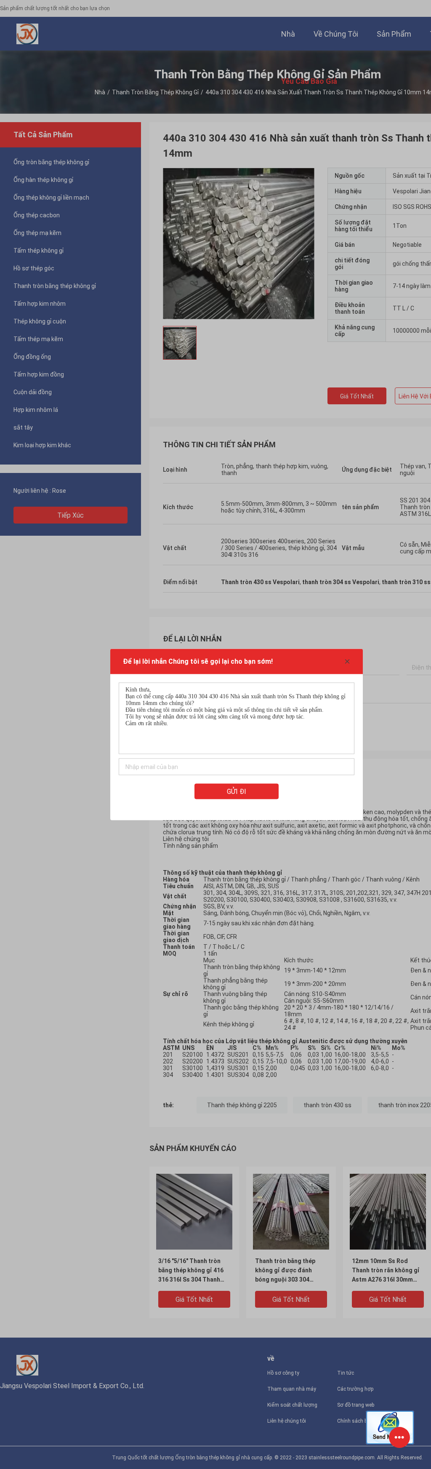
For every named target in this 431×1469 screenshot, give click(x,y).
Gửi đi (236, 792)
